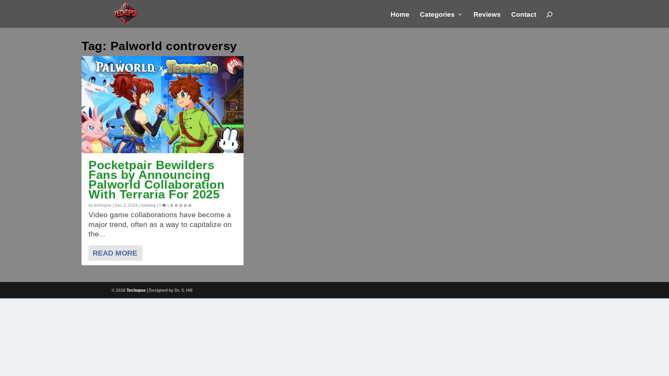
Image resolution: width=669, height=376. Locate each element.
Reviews (487, 15)
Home (400, 15)
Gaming (148, 205)
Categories (437, 15)
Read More (115, 253)
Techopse (136, 290)
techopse (103, 205)
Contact (523, 15)
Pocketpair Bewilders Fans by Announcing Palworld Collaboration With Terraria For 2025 (156, 179)
